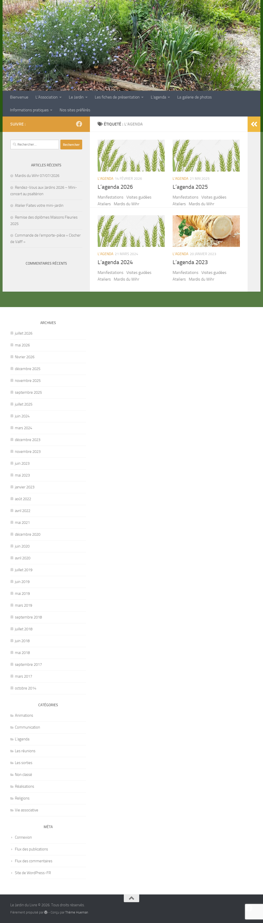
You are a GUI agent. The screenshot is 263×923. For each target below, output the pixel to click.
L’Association (46, 97)
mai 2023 (22, 475)
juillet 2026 (23, 333)
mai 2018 (22, 652)
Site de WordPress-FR (33, 873)
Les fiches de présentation (117, 97)
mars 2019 (23, 605)
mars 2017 (23, 676)
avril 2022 (22, 510)
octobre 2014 (25, 688)
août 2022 (23, 499)
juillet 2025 (23, 404)
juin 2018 (22, 641)
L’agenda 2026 (115, 187)
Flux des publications (31, 849)
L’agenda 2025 (190, 187)
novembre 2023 (28, 451)
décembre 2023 (27, 439)
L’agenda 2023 (190, 262)
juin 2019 (22, 581)
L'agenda (105, 178)
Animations (24, 715)
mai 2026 (22, 345)
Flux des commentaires (33, 861)
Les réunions (25, 751)
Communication (27, 727)
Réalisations (24, 786)
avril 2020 (22, 558)
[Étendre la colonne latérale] (254, 124)
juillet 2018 (23, 629)
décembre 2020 (27, 534)
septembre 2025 (28, 392)
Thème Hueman (76, 912)
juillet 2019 (23, 570)
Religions (22, 798)
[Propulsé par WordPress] (46, 912)
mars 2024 (23, 428)
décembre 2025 (27, 368)
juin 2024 (22, 416)
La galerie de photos (194, 97)
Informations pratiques (29, 109)
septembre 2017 (28, 664)
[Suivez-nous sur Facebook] (79, 124)
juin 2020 (22, 546)
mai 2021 (22, 522)
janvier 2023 (24, 487)
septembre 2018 (28, 617)
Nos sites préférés (75, 109)
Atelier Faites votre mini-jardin (39, 205)
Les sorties (23, 762)
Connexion (23, 837)
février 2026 (24, 357)
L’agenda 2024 (115, 262)
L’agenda (158, 97)
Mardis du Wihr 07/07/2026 (37, 175)
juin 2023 (22, 463)
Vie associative (26, 810)
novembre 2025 (28, 380)
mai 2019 (22, 593)
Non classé (23, 774)
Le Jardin (76, 97)
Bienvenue (19, 97)
